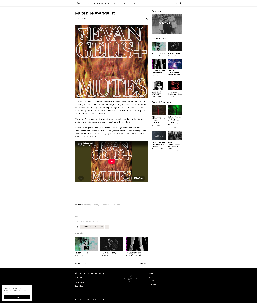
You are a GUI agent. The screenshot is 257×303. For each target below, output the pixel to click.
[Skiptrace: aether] (86, 244)
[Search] (180, 3)
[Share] (147, 18)
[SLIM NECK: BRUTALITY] (159, 85)
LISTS (107, 3)
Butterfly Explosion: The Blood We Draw (174, 73)
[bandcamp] (96, 274)
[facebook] (76, 274)
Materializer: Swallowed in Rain (175, 93)
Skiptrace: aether (82, 253)
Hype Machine (80, 282)
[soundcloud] (81, 278)
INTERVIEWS (98, 3)
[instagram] (84, 274)
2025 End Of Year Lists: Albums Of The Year (158, 144)
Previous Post (81, 263)
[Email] (102, 227)
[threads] (88, 274)
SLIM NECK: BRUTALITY (156, 93)
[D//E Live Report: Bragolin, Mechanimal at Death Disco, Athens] (175, 110)
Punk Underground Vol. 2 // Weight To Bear (175, 145)
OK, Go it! (17, 297)
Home (151, 273)
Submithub (79, 286)
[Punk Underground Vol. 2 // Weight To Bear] (175, 135)
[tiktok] (104, 274)
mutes (82, 221)
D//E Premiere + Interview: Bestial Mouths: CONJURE (158, 120)
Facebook (105, 205)
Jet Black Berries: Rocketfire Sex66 (133, 254)
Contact (151, 281)
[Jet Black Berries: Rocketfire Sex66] (137, 244)
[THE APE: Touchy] (111, 244)
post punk (95, 221)
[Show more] (107, 227)
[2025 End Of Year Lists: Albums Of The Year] (159, 135)
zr (99, 221)
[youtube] (92, 274)
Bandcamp (86, 205)
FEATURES (115, 3)
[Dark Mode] (176, 3)
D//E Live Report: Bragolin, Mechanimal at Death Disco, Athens (174, 121)
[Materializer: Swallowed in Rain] (175, 85)
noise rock (88, 221)
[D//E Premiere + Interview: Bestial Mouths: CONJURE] (159, 110)
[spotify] (100, 274)
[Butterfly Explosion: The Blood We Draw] (175, 64)
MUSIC (86, 3)
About (151, 277)
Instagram (115, 205)
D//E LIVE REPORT (130, 3)
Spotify (96, 205)
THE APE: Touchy (108, 253)
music (77, 221)
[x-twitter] (80, 274)
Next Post (143, 263)
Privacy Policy (153, 284)
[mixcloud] (76, 278)
